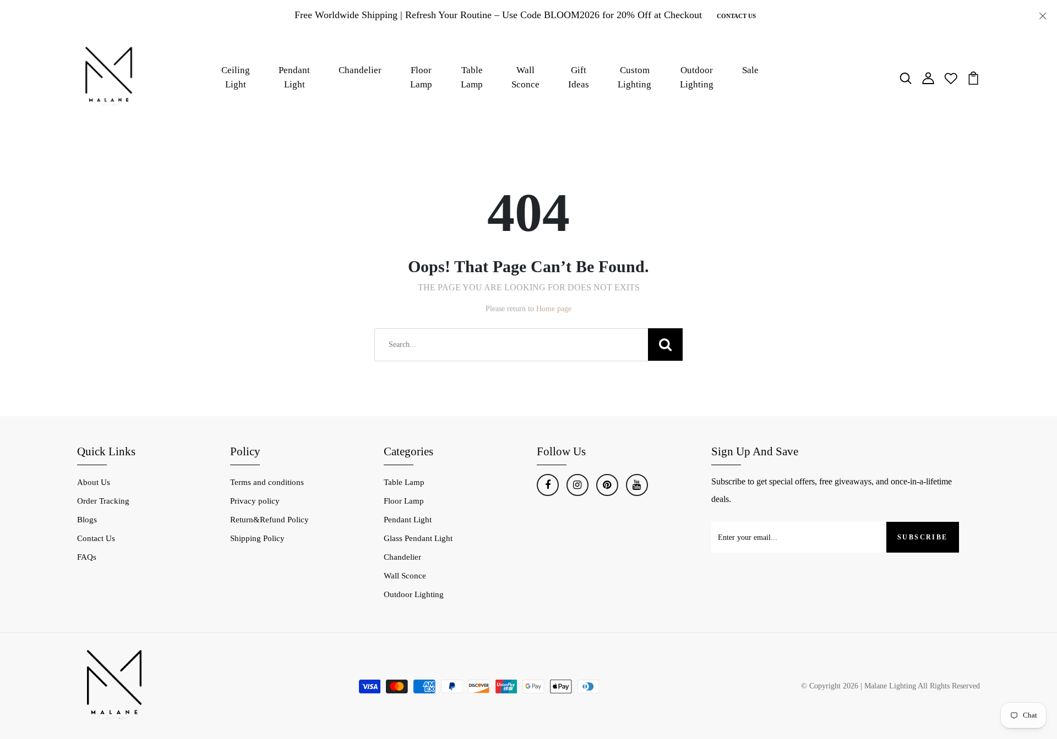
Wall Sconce (525, 77)
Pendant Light (294, 77)
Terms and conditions (267, 482)
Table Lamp (472, 77)
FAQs (86, 557)
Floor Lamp (421, 77)
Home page (553, 309)
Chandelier (360, 70)
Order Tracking (103, 501)
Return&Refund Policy (269, 519)
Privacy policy (255, 501)
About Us (93, 482)
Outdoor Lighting (696, 77)
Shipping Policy (257, 538)
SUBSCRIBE (922, 537)
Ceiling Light (235, 77)
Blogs (87, 519)
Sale (750, 70)
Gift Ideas (578, 77)
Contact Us (736, 16)
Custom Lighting (634, 77)
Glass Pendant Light (418, 538)
